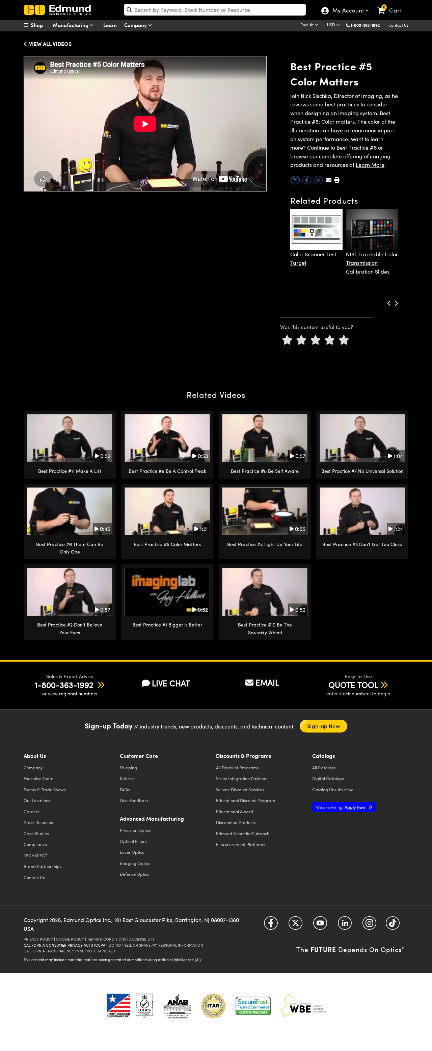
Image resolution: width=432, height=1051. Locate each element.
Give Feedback (134, 800)
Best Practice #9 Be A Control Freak (167, 471)
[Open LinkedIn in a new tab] (344, 925)
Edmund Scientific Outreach (242, 833)
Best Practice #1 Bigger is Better (167, 624)
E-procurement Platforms (240, 844)
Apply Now (341, 807)
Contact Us (398, 25)
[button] (368, 25)
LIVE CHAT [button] (171, 683)
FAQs (125, 789)
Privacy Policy (38, 939)
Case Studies (36, 833)
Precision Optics (135, 830)
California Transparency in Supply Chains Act (69, 950)
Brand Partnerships (43, 866)
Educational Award (234, 811)
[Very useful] (344, 340)
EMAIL (267, 682)
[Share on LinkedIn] (319, 182)
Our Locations (37, 800)
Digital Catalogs (328, 778)
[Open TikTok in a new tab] (392, 925)
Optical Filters (133, 841)
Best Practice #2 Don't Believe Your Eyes (69, 628)
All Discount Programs (237, 767)
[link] (392, 5)
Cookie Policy (70, 939)
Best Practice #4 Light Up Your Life (264, 544)
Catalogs (324, 767)
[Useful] (330, 340)
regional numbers (78, 693)
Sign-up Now (323, 725)
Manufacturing (71, 24)
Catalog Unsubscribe (332, 789)
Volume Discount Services (240, 789)
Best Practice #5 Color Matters (167, 544)
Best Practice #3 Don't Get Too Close (362, 544)
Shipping (128, 767)
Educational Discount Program (245, 800)
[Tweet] (296, 182)
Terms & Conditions (106, 939)
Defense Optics (134, 874)
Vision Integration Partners (242, 778)
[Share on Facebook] (307, 182)
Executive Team (38, 778)
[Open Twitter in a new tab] (295, 925)
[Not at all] (287, 340)
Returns (127, 778)
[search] (215, 10)
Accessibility (142, 939)
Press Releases (38, 822)
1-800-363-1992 (365, 25)
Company (136, 24)
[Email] (329, 179)
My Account (347, 11)
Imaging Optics (135, 863)
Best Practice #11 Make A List (69, 471)
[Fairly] (315, 340)
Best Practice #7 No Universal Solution (362, 471)
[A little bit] (301, 340)
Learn (110, 24)
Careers (31, 811)
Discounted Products (236, 822)
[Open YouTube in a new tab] (320, 925)
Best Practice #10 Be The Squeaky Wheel (265, 628)
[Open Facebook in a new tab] (270, 925)
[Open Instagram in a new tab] (369, 925)
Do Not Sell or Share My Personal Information (156, 945)
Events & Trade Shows (45, 789)
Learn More (370, 164)
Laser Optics (132, 852)
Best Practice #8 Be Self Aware (265, 471)
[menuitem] (40, 25)
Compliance (35, 844)
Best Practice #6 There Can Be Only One (69, 548)
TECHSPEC (36, 855)
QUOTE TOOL (353, 684)
